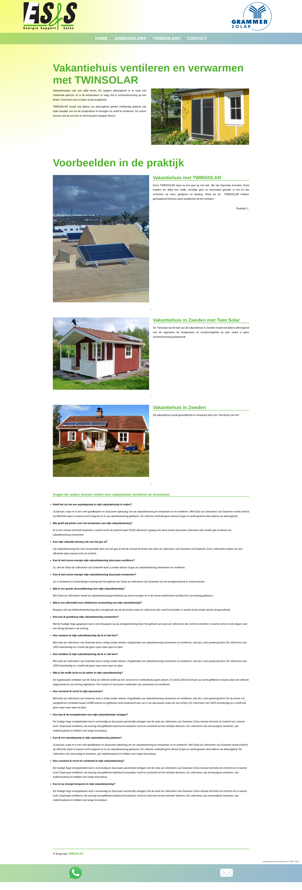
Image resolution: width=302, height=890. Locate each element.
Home (101, 38)
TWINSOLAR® (167, 38)
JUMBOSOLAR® (130, 38)
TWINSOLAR (75, 853)
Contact (197, 38)
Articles (295, 885)
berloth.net (284, 861)
